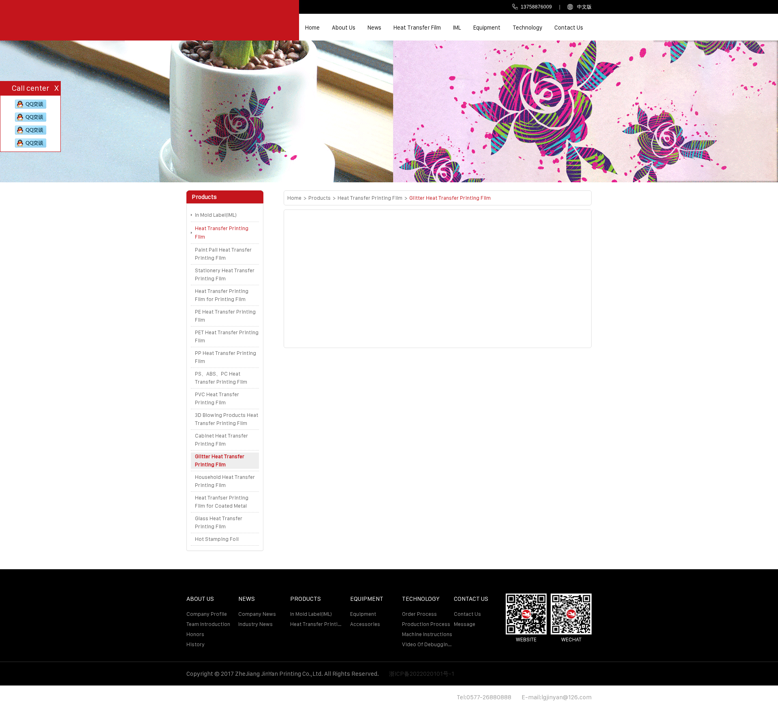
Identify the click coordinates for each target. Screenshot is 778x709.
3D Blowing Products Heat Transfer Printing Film (226, 419)
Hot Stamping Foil (217, 539)
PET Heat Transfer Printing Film (227, 336)
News (374, 27)
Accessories (365, 624)
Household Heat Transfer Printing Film (225, 481)
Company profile (206, 614)
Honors (195, 634)
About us (343, 27)
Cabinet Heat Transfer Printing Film (221, 440)
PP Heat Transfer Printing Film (225, 357)
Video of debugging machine (428, 644)
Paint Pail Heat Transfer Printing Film (223, 254)
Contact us (568, 27)
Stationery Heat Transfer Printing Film (224, 274)
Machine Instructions (427, 634)
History (195, 644)
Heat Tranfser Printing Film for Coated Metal (221, 502)
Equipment (486, 27)
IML (457, 27)
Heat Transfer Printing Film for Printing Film (221, 295)
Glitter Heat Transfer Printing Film (219, 460)
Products (319, 198)
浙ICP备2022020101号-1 (421, 673)
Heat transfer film (417, 27)
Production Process (426, 624)
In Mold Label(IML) (216, 215)
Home (312, 27)
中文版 (584, 7)
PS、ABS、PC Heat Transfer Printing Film (221, 378)
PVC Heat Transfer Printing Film (217, 398)
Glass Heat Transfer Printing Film (218, 522)
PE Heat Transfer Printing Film (225, 316)
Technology (527, 27)
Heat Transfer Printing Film (221, 232)
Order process (419, 614)
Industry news (255, 624)
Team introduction (208, 624)
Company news (257, 614)
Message (464, 624)
